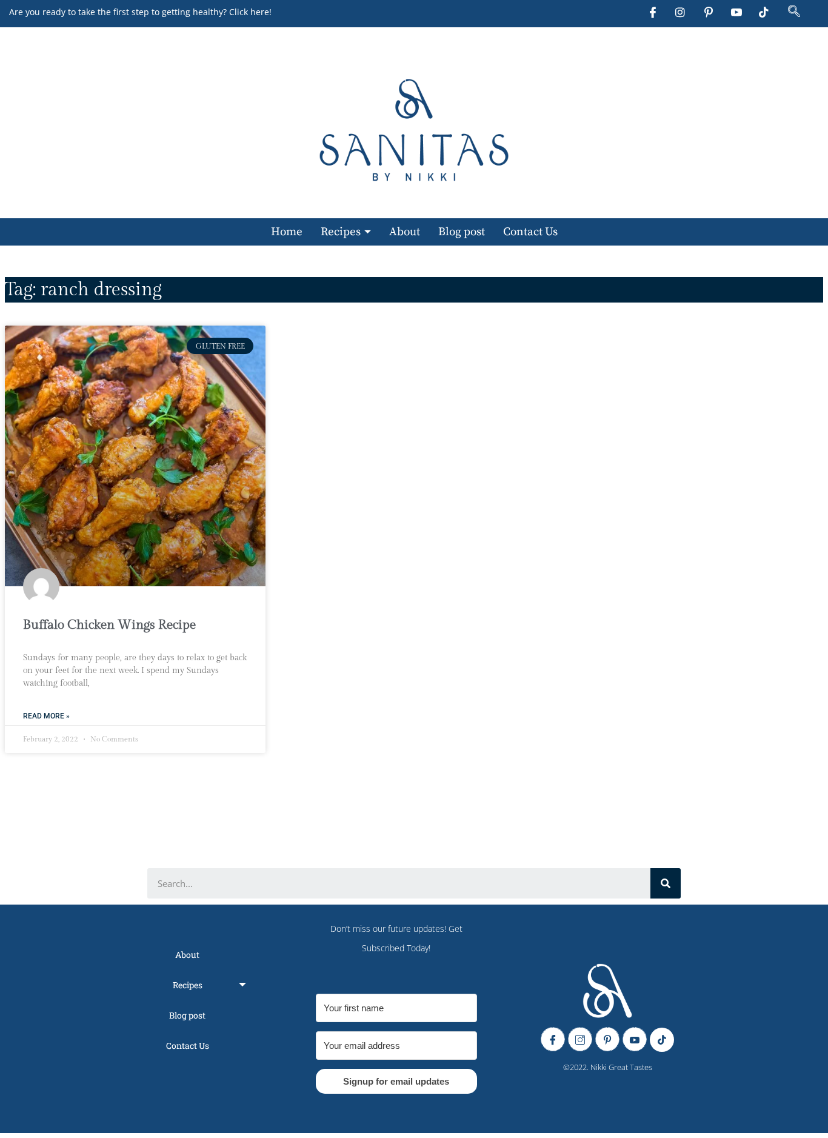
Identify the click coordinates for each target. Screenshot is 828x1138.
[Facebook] (655, 10)
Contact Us (530, 232)
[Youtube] (738, 10)
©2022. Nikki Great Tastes (607, 1067)
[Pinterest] (710, 10)
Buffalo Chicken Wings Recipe (109, 624)
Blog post (461, 232)
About (404, 232)
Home (286, 232)
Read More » (46, 716)
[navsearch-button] (794, 12)
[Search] (665, 883)
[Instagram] (682, 10)
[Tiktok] (766, 10)
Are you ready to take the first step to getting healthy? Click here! (140, 12)
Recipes (341, 232)
